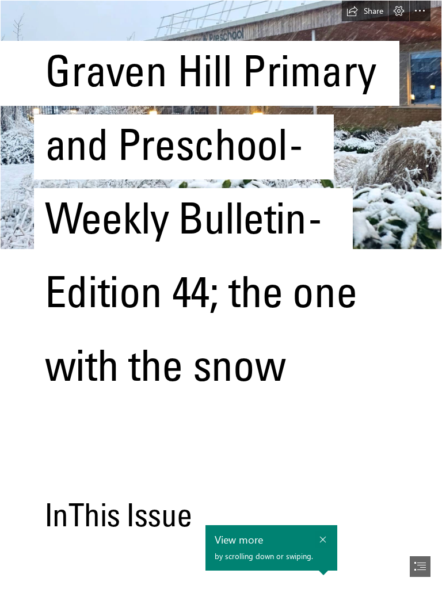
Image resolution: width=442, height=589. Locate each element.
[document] (221, 294)
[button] (365, 11)
